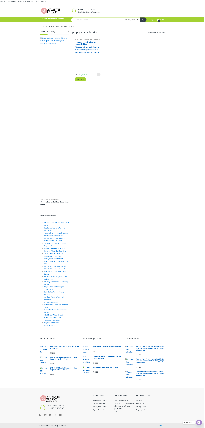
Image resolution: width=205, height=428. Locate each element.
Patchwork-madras (99, 403)
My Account (140, 400)
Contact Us (140, 403)
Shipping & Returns (142, 410)
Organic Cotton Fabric (100, 410)
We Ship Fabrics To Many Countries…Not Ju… (54, 203)
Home (42, 26)
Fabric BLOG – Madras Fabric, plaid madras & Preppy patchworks (124, 406)
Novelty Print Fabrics (100, 407)
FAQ (115, 412)
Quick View (80, 79)
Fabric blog (43, 199)
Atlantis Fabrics (47, 425)
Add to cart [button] (98, 74)
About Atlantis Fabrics (121, 400)
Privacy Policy (141, 407)
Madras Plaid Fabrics (100, 400)
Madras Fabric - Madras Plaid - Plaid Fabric (87, 39)
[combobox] (97, 19)
